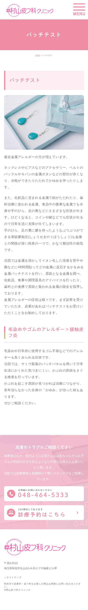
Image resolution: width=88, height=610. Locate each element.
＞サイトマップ (12, 577)
